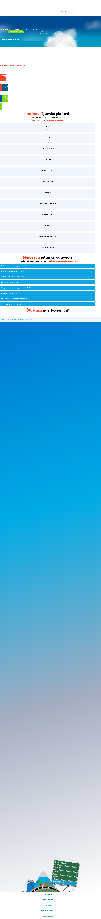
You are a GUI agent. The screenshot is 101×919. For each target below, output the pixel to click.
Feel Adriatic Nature (48, 247)
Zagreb (47, 151)
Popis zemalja (43, 76)
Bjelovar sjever (47, 184)
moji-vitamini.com (47, 214)
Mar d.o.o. (48, 225)
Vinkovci (48, 129)
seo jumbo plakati (12, 11)
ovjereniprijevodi (48, 916)
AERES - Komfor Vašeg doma (48, 203)
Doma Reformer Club (47, 148)
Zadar (47, 251)
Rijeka (47, 206)
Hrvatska (41, 55)
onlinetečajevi (47, 905)
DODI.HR (47, 137)
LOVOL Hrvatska (48, 181)
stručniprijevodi (47, 894)
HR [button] (62, 11)
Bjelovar (48, 229)
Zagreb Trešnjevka (47, 195)
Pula (48, 240)
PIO (39, 119)
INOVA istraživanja (47, 170)
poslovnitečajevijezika (47, 910)
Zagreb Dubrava (47, 173)
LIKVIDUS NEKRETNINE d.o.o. (47, 236)
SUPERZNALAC (47, 192)
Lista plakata (42, 97)
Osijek (47, 217)
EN (66, 11)
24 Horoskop (47, 159)
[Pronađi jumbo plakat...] (91, 12)
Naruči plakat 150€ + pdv (16, 31)
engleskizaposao (47, 900)
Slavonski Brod (47, 140)
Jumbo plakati (43, 33)
